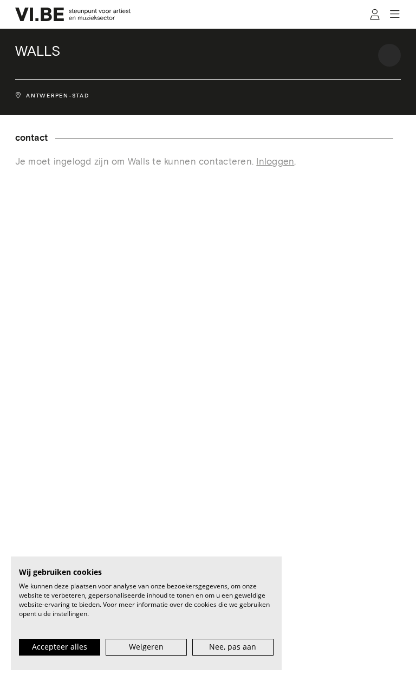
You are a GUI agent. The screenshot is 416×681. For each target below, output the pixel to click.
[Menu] (395, 14)
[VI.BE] (73, 14)
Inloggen (275, 162)
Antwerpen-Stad (57, 95)
